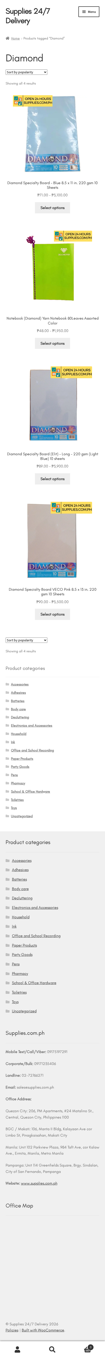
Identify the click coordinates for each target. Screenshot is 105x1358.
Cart (81, 1345)
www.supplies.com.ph (39, 1183)
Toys (14, 808)
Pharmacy (18, 783)
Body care (18, 709)
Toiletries (17, 800)
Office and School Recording (32, 750)
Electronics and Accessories (31, 725)
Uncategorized (22, 816)
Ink (13, 742)
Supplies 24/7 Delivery (28, 15)
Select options (52, 207)
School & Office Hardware (30, 791)
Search (52, 1349)
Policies (12, 1330)
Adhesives (18, 693)
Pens (14, 775)
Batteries (17, 701)
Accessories (20, 684)
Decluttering (20, 717)
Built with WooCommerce (43, 1330)
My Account (17, 1349)
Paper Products (22, 759)
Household (18, 734)
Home (15, 38)
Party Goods (20, 767)
